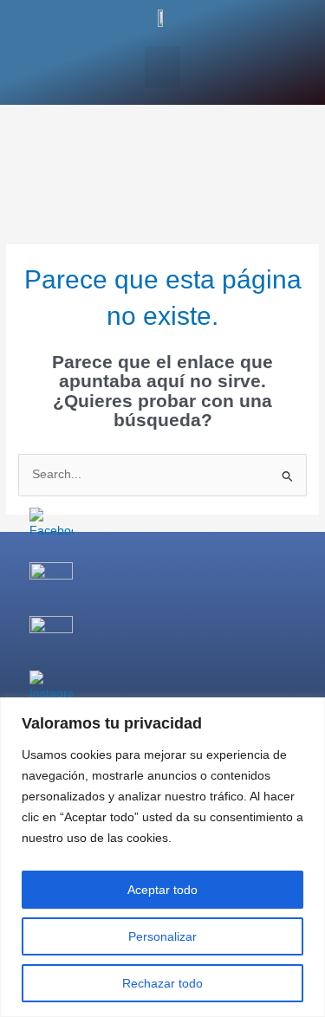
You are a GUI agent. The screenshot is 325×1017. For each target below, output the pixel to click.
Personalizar (162, 936)
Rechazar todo (162, 983)
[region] (162, 857)
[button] (162, 66)
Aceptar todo (162, 890)
